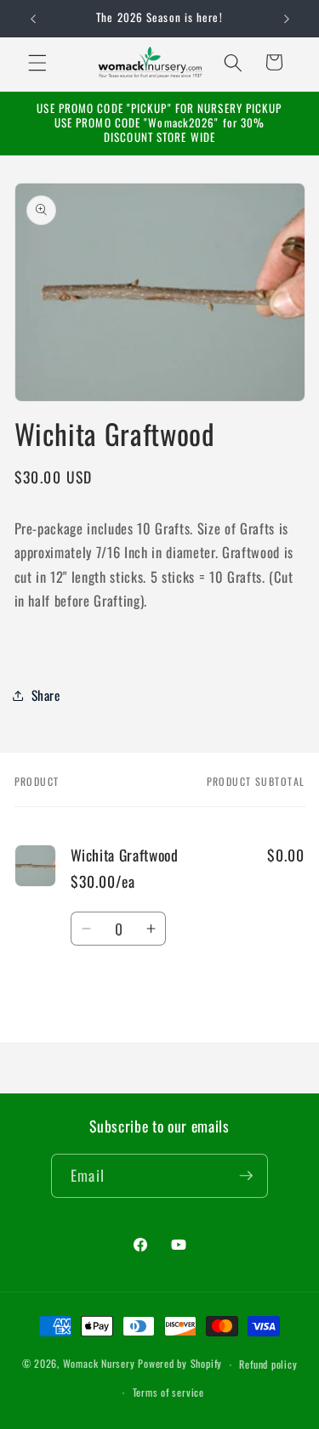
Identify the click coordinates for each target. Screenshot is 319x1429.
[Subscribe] (245, 1176)
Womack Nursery (99, 1364)
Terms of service (168, 1392)
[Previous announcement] (33, 18)
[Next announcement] (286, 18)
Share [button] (45, 695)
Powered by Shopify (180, 1364)
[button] (37, 62)
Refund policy (268, 1364)
